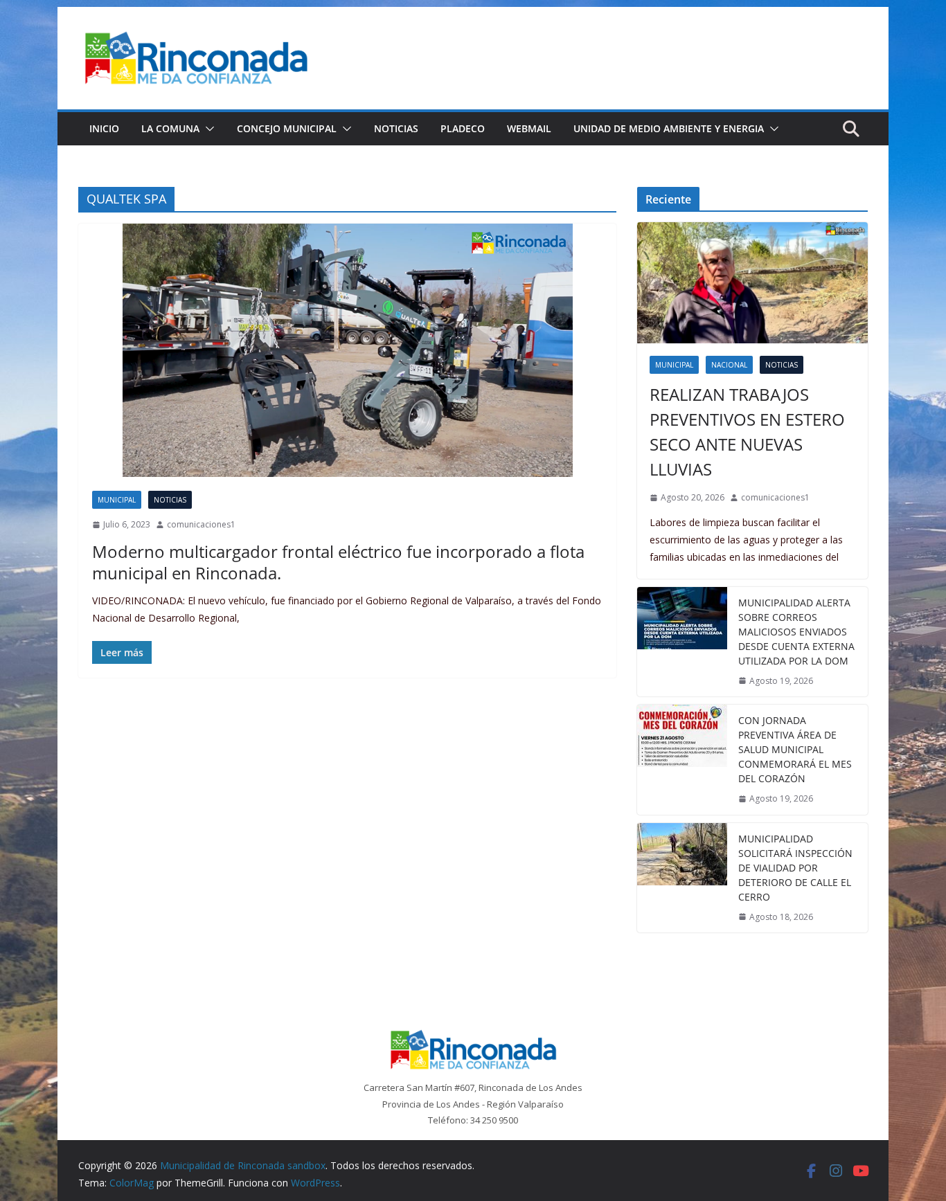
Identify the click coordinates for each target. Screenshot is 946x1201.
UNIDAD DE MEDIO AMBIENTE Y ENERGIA (668, 128)
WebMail (529, 128)
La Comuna (170, 128)
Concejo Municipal (287, 128)
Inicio (104, 128)
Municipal (117, 500)
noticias (170, 500)
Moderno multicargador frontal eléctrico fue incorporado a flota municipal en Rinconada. (338, 562)
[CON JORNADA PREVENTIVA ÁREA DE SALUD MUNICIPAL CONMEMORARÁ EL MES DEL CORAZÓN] (682, 760)
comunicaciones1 (201, 524)
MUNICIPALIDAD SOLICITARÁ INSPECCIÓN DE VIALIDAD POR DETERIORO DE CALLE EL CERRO (795, 867)
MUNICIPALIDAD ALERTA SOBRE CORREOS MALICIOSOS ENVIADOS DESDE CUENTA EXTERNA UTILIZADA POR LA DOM (796, 631)
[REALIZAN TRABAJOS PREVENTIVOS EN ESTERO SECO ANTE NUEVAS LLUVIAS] (752, 282)
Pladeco (462, 128)
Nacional (729, 365)
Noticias (396, 128)
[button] (207, 128)
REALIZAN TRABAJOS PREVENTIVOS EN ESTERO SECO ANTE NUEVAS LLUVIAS (747, 431)
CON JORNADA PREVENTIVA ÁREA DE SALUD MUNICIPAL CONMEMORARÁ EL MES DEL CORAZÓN (795, 749)
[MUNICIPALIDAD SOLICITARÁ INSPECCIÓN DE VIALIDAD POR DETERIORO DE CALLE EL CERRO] (682, 878)
